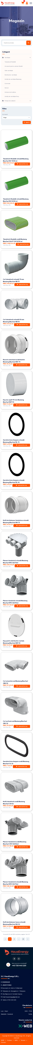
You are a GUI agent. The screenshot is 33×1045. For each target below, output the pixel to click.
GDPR (2, 1040)
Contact (3, 1042)
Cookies (9, 1040)
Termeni (23, 1040)
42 (23, 939)
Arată (28, 122)
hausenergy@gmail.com (13, 997)
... (18, 939)
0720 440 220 (11, 1000)
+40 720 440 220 (19, 965)
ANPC (16, 1040)
